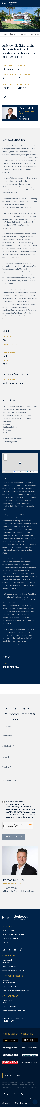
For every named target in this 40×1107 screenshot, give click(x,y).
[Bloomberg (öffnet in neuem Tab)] (10, 1055)
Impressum (6, 1099)
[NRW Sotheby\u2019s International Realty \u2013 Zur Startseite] (20, 917)
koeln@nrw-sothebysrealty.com (13, 970)
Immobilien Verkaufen (13, 934)
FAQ (30, 1099)
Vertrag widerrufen (14, 1076)
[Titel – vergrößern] (20, 18)
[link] (35, 1102)
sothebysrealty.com (19, 1094)
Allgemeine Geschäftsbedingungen (14, 1103)
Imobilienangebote (12, 931)
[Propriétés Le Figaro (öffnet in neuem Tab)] (30, 1040)
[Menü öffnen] (35, 3)
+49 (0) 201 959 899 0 (10, 1007)
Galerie (5, 34)
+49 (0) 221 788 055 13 (11, 888)
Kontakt (6, 942)
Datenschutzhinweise (19, 1099)
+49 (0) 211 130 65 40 (9, 987)
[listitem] (3, 949)
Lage (37, 34)
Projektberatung (11, 938)
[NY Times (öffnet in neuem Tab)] (10, 1048)
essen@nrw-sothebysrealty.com (13, 1011)
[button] (20, 463)
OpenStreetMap (25, 472)
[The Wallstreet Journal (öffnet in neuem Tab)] (30, 1048)
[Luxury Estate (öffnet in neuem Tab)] (10, 1040)
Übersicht (14, 34)
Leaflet (17, 472)
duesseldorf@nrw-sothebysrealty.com (15, 991)
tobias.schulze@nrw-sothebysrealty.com (18, 891)
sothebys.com (7, 1094)
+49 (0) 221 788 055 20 (10, 966)
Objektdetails (27, 34)
